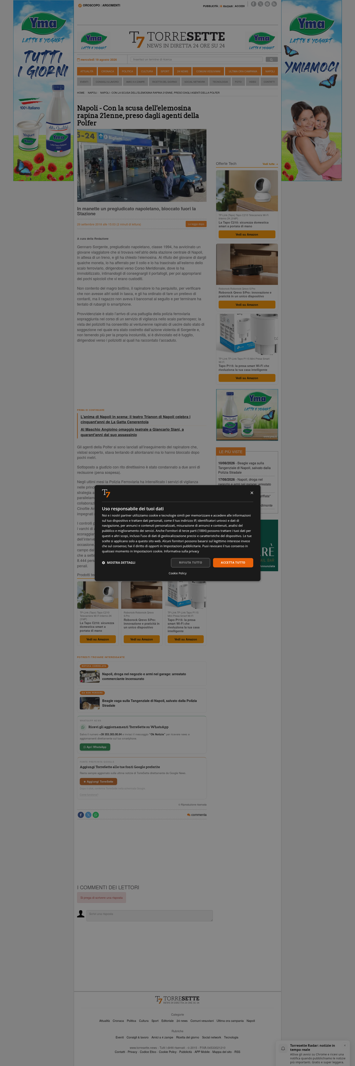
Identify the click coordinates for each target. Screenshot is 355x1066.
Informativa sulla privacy (181, 551)
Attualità (86, 71)
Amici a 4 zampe (162, 1037)
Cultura (147, 71)
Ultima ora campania (230, 1021)
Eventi (84, 81)
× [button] (251, 493)
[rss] (274, 4)
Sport (165, 71)
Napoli (270, 71)
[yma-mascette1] (261, 40)
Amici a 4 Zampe (135, 81)
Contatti (269, 81)
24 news (182, 1021)
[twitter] (260, 4)
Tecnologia (220, 81)
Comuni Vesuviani (208, 71)
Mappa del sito (222, 1052)
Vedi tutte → (270, 164)
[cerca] (272, 59)
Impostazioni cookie (148, 551)
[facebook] (253, 4)
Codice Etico (148, 1052)
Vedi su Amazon (97, 639)
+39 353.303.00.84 (110, 734)
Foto (238, 81)
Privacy (132, 1052)
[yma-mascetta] (93, 40)
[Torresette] (177, 39)
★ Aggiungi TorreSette (98, 781)
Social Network (194, 81)
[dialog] (177, 533)
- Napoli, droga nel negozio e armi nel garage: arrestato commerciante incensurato (244, 484)
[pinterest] (267, 4)
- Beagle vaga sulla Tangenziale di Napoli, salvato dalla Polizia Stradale (244, 468)
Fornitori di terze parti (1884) (186, 531)
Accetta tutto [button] (233, 562)
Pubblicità (185, 1052)
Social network (211, 1037)
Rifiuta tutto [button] (190, 562)
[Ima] (247, 415)
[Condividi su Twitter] (88, 815)
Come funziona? (89, 794)
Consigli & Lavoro (107, 81)
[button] (118, 562)
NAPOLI (92, 92)
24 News (182, 71)
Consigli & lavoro (138, 1037)
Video (252, 81)
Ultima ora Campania (243, 71)
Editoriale (167, 1021)
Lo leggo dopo (196, 224)
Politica (127, 71)
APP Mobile (202, 1052)
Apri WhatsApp (96, 747)
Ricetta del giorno (164, 81)
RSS (237, 1052)
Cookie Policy (168, 1052)
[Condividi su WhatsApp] (96, 815)
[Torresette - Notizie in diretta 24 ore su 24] (177, 1000)
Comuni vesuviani (202, 1021)
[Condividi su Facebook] (81, 815)
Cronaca (107, 71)
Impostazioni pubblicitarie (182, 546)
